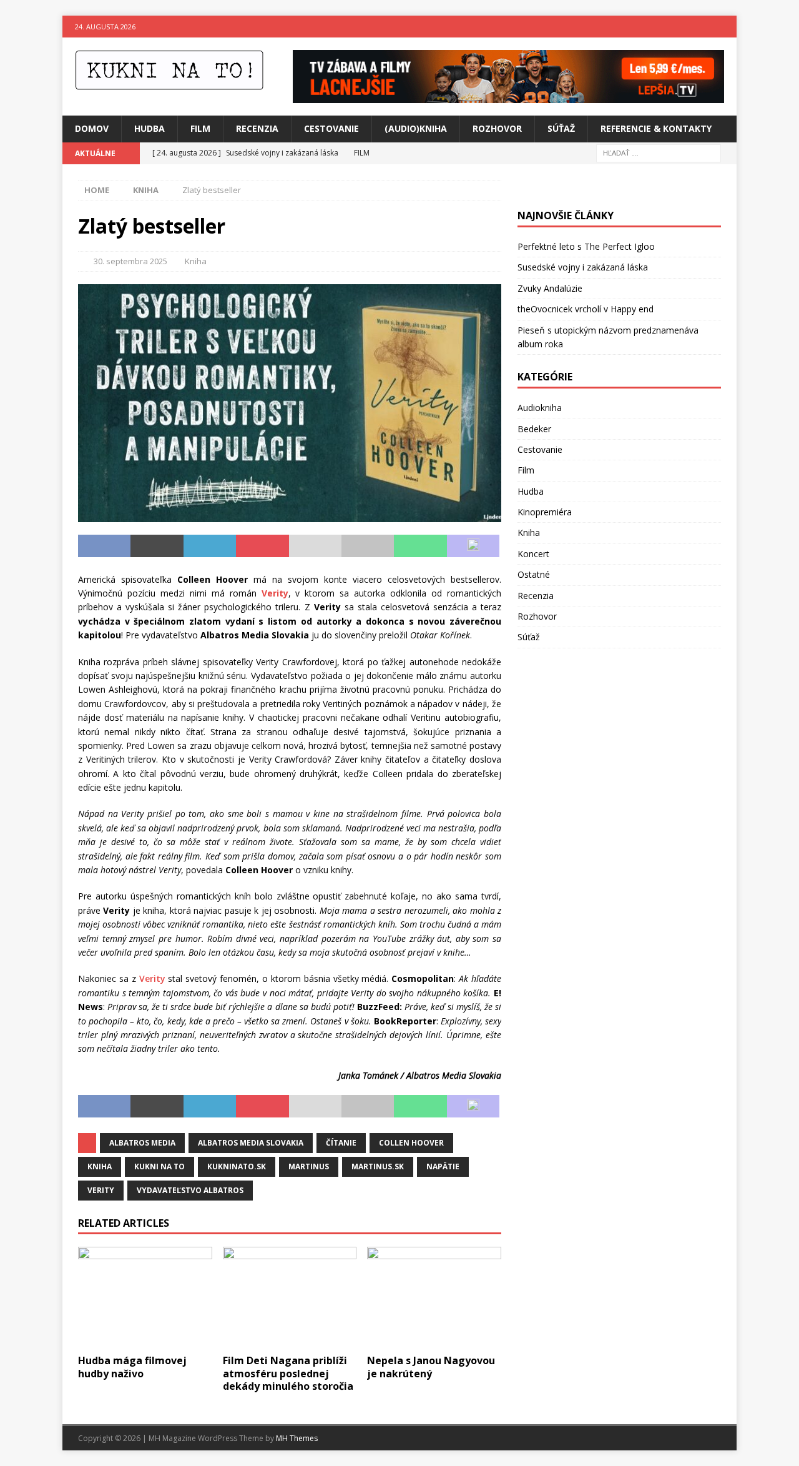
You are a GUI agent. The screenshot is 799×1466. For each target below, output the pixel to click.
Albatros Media (142, 1142)
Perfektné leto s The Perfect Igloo (586, 246)
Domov (92, 128)
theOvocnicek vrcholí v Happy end (585, 309)
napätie (442, 1166)
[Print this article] (367, 546)
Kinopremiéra (544, 512)
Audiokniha (539, 408)
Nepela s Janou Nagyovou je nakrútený (431, 1367)
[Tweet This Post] (156, 546)
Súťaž (561, 128)
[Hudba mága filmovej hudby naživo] (145, 1297)
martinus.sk (377, 1166)
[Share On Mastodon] (473, 546)
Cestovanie (331, 128)
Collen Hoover (411, 1142)
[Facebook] (701, 26)
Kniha (196, 261)
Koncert (533, 554)
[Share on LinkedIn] (210, 546)
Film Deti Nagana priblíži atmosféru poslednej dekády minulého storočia (288, 1374)
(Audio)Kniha (416, 128)
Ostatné (533, 574)
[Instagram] (726, 26)
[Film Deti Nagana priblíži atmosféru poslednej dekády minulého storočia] (290, 1297)
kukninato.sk (236, 1166)
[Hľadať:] (658, 152)
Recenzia (257, 128)
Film (200, 128)
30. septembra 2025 (130, 261)
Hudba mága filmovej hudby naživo (132, 1367)
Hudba (149, 128)
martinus (308, 1166)
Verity (152, 978)
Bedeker (534, 429)
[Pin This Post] (262, 546)
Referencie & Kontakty (656, 128)
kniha (99, 1166)
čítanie (341, 1142)
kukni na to (159, 1166)
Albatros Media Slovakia (250, 1142)
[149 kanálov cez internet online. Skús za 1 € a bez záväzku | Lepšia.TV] (508, 96)
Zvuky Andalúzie (549, 288)
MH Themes (297, 1438)
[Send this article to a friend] (315, 546)
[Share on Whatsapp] (420, 546)
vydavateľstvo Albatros (190, 1190)
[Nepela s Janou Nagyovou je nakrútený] (434, 1297)
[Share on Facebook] (104, 546)
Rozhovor (497, 128)
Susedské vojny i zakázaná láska (582, 267)
